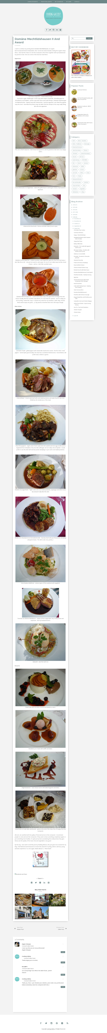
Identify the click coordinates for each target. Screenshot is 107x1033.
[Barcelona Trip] (40, 913)
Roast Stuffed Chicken (79, 265)
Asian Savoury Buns (78, 290)
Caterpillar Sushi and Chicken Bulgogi (82, 301)
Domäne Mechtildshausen (41, 48)
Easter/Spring (76, 160)
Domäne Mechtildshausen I (80, 292)
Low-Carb (75, 172)
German (86, 163)
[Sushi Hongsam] (40, 900)
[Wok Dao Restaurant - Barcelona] (23, 913)
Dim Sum (82, 156)
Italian (82, 166)
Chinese (85, 150)
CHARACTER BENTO (33, 1)
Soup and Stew (76, 185)
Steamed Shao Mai (78, 260)
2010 (74, 214)
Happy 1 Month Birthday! (80, 235)
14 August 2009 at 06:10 (28, 968)
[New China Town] (23, 900)
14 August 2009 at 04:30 (28, 946)
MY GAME (68, 1)
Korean (82, 169)
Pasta (88, 172)
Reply (62, 952)
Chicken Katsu (77, 312)
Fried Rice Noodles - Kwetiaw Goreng (82, 274)
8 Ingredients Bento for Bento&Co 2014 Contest (83, 115)
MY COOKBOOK (59, 1)
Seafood (86, 182)
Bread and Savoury (77, 147)
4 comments (17, 45)
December (76, 218)
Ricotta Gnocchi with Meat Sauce (81, 270)
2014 (74, 205)
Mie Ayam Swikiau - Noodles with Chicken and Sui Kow (81, 250)
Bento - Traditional (77, 144)
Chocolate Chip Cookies (79, 230)
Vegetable (82, 188)
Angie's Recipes (26, 944)
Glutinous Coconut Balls (79, 254)
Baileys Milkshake (78, 243)
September (77, 226)
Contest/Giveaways (85, 153)
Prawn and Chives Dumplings (81, 262)
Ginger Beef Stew (78, 241)
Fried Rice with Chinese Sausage (81, 294)
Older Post (61, 929)
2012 (74, 209)
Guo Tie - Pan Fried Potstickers (81, 307)
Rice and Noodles (77, 182)
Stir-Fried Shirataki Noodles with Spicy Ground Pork (85, 98)
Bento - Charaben (82, 140)
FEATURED (84, 160)
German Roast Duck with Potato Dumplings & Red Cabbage (81, 280)
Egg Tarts (76, 277)
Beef (74, 140)
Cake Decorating (76, 150)
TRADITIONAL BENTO (46, 1)
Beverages (87, 144)
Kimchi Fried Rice (78, 283)
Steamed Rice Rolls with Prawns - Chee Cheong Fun (85, 123)
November (77, 221)
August (76, 228)
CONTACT (76, 1)
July (75, 315)
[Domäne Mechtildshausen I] (57, 900)
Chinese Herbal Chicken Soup (81, 267)
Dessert (74, 156)
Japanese (75, 169)
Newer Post (20, 929)
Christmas (75, 153)
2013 (74, 207)
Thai (84, 185)
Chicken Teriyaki (78, 309)
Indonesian (75, 166)
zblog (82, 192)
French (79, 163)
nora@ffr (24, 966)
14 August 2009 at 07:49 (29, 981)
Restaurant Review (77, 179)
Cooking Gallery (26, 956)
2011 (74, 212)
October (76, 223)
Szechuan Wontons (82, 89)
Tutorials (75, 188)
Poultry (79, 176)
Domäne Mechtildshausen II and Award (83, 272)
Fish (73, 163)
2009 (74, 217)
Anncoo (45, 844)
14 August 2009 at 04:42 (29, 958)
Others (82, 172)
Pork (74, 176)
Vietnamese (75, 192)
